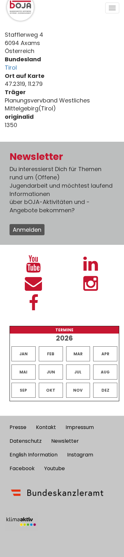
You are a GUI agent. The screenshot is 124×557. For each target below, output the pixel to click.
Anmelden (27, 230)
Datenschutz (26, 441)
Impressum (79, 427)
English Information (34, 454)
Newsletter (65, 441)
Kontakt (46, 427)
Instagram (80, 454)
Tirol (11, 68)
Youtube (54, 468)
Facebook (22, 468)
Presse (18, 427)
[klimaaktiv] (21, 521)
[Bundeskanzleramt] (57, 492)
